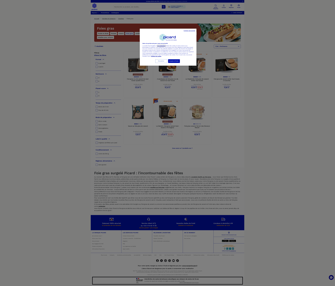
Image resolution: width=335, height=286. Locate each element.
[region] (168, 47)
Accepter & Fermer (174, 61)
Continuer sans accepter (189, 30)
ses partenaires (161, 45)
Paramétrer (161, 61)
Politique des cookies (156, 56)
